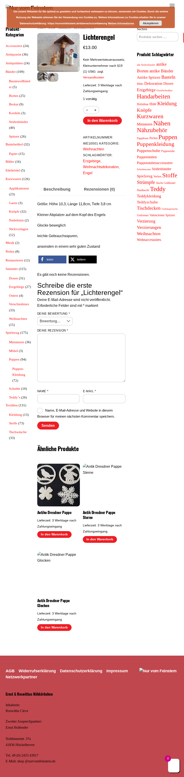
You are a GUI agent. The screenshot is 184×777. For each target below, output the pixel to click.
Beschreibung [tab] (57, 189)
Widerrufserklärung (37, 671)
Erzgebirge (92, 161)
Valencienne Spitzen (162, 215)
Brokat (13, 104)
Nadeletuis (16, 220)
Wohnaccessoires (149, 240)
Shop (52, 28)
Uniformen (143, 215)
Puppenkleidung (155, 144)
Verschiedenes (19, 304)
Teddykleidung (149, 196)
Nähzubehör (152, 130)
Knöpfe (14, 211)
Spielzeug (12, 332)
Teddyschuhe (147, 202)
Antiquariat (13, 54)
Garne (13, 203)
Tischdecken (149, 208)
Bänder (11, 71)
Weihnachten (84, 28)
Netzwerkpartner (21, 677)
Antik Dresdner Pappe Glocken (53, 603)
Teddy (158, 188)
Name (42, 391)
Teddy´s (14, 397)
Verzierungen (149, 227)
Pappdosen (143, 138)
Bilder (10, 161)
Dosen (13, 278)
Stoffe (13, 423)
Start (41, 28)
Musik (10, 243)
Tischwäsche (18, 432)
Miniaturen (16, 342)
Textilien (12, 405)
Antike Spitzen (148, 77)
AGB (10, 671)
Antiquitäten (14, 63)
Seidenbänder (18, 122)
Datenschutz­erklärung (81, 671)
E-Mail (89, 391)
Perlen (10, 251)
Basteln (168, 77)
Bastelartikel (14, 144)
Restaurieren (14, 260)
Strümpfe (146, 182)
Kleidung (15, 414)
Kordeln (14, 113)
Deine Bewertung (53, 313)
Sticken (157, 176)
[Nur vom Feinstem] (157, 671)
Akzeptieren (150, 23)
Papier (13, 154)
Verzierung (146, 221)
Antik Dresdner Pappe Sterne (99, 515)
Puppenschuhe (148, 150)
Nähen (162, 123)
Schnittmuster (144, 169)
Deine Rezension (52, 330)
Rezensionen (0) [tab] (99, 189)
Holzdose (143, 104)
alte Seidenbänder (146, 65)
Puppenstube (168, 151)
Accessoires (14, 46)
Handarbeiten (153, 96)
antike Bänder (161, 71)
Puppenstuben (147, 157)
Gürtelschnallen (164, 90)
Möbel (13, 351)
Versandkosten (93, 77)
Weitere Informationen (121, 23)
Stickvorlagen (18, 229)
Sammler (64, 28)
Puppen (14, 359)
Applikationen (19, 188)
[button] (52, 259)
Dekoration (153, 83)
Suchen (142, 29)
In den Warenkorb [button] (54, 534)
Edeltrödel (13, 170)
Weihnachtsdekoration (101, 167)
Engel (87, 173)
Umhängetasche (170, 209)
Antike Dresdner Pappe (54, 512)
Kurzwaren (13, 179)
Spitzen (14, 136)
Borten (13, 96)
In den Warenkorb (103, 120)
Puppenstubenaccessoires (155, 163)
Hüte (152, 104)
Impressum (117, 671)
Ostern (13, 295)
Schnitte (14, 388)
